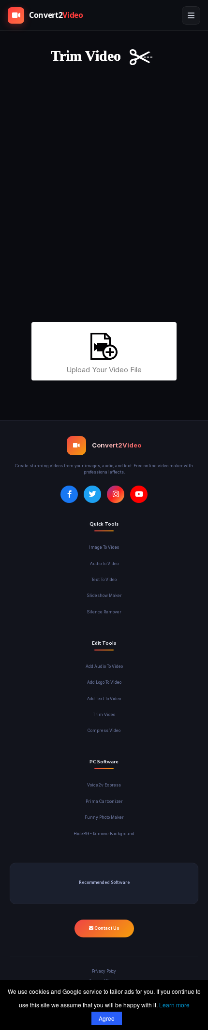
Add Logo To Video (104, 682)
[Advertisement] (104, 199)
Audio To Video (104, 563)
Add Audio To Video (104, 666)
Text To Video (104, 579)
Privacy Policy (104, 971)
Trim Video (104, 714)
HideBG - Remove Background (104, 833)
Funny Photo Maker (104, 817)
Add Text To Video (104, 698)
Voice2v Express (104, 785)
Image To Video (104, 547)
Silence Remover (104, 612)
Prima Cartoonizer (104, 801)
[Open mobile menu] (191, 15)
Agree (107, 1018)
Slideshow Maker (104, 595)
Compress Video (104, 730)
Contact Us (106, 928)
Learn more (174, 1005)
